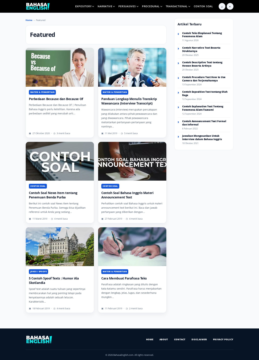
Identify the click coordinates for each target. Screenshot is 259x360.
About (163, 339)
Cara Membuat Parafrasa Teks (124, 278)
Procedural (151, 6)
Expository (83, 6)
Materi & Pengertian (42, 92)
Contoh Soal (203, 6)
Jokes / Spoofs (38, 271)
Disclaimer (199, 339)
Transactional (177, 6)
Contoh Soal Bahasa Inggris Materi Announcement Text (127, 195)
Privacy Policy (223, 339)
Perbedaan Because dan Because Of (56, 99)
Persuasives (127, 6)
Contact (180, 339)
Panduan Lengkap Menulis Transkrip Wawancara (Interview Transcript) (129, 101)
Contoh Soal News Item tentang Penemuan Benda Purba (53, 195)
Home (29, 20)
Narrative (105, 6)
